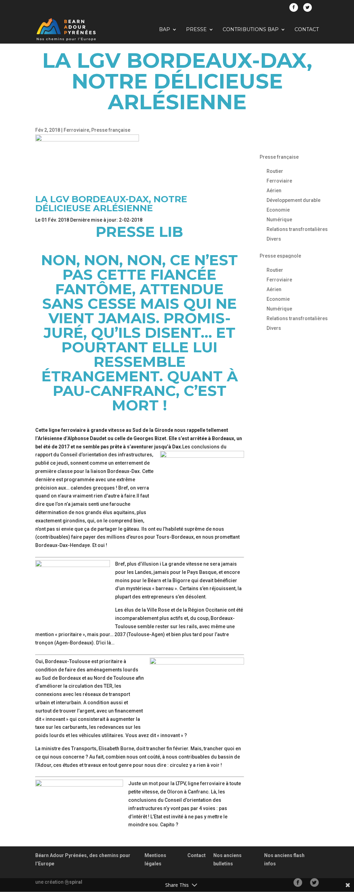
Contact (307, 29)
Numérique (279, 219)
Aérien (274, 190)
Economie (278, 210)
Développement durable (293, 200)
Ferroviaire (76, 130)
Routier (275, 171)
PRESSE (196, 29)
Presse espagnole (280, 255)
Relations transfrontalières (297, 229)
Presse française (110, 130)
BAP (164, 29)
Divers (274, 239)
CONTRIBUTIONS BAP (251, 29)
